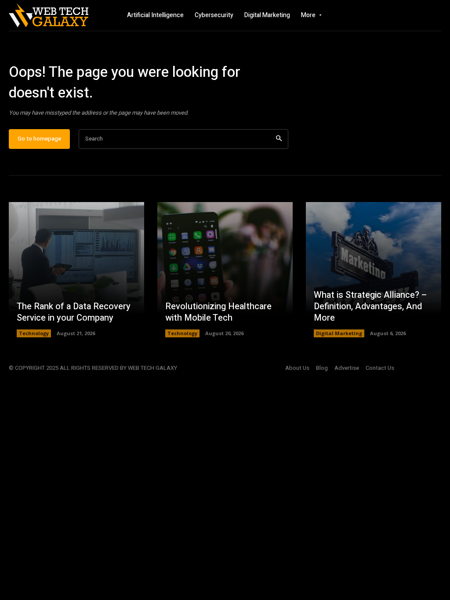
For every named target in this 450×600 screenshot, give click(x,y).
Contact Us (380, 368)
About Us (297, 368)
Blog (322, 368)
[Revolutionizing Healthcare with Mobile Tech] (225, 269)
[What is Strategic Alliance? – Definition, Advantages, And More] (373, 269)
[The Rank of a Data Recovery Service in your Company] (76, 269)
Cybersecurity (214, 15)
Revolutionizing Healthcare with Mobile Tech (218, 312)
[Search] (278, 139)
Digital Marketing (267, 15)
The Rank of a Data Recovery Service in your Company (74, 312)
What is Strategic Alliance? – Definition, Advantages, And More (370, 306)
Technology (34, 333)
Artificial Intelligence (155, 15)
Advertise (346, 368)
